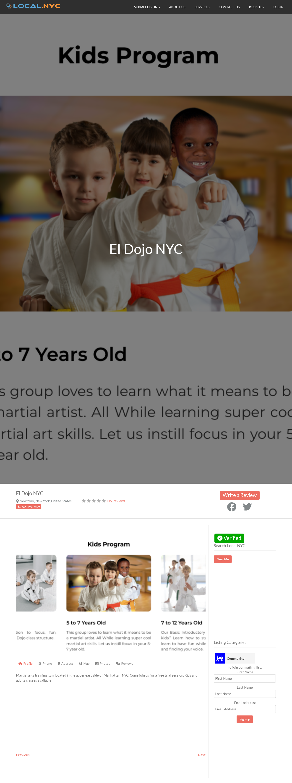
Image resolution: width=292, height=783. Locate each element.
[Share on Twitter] (247, 506)
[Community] (220, 658)
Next (202, 755)
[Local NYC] (33, 7)
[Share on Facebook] (231, 506)
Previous (23, 755)
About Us (177, 7)
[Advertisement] (252, 606)
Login (279, 7)
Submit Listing (147, 7)
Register (256, 7)
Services (202, 7)
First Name (245, 672)
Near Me (223, 559)
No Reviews (116, 501)
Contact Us (229, 7)
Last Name (245, 687)
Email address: (245, 703)
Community (235, 658)
